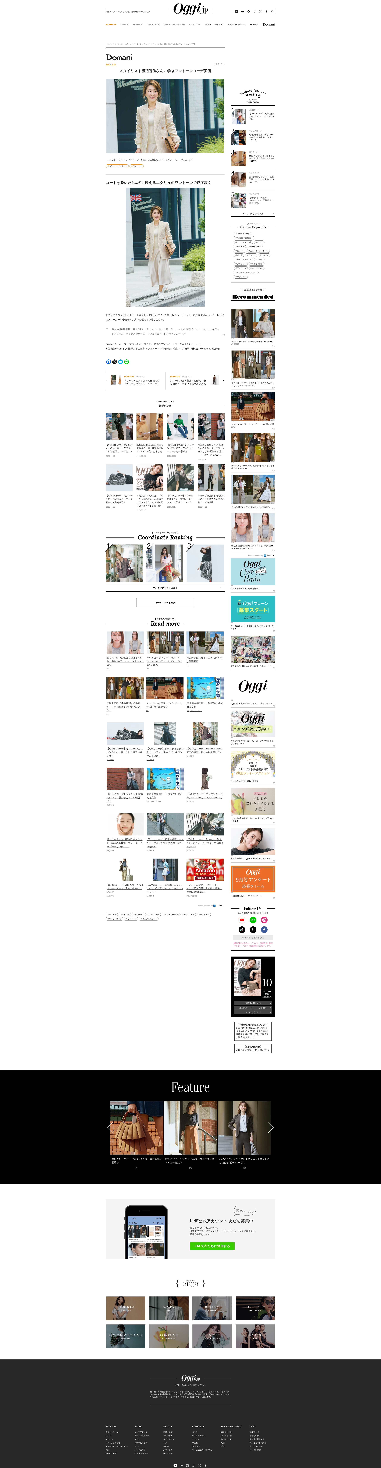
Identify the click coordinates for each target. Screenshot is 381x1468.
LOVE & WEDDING (174, 24)
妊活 (223, 1443)
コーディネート (243, 234)
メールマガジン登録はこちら (253, 938)
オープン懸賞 (255, 1450)
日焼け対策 (167, 1432)
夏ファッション (112, 1432)
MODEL (219, 24)
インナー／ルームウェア (247, 272)
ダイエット (167, 1454)
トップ (108, 44)
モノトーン (204, 914)
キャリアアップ (141, 1432)
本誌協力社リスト (257, 1439)
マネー (137, 1439)
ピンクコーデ (153, 914)
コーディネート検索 (165, 602)
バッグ (239, 255)
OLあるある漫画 (141, 1454)
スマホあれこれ (141, 1443)
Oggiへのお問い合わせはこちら (252, 1049)
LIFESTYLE (152, 24)
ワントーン (148, 44)
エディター (241, 277)
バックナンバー (253, 1012)
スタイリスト (257, 264)
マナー (137, 1446)
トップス (265, 255)
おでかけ (195, 1446)
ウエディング (226, 1436)
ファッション (118, 44)
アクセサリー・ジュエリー (117, 1446)
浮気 (223, 1446)
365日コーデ (111, 1454)
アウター (252, 255)
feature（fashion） (245, 238)
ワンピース (241, 268)
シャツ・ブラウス (244, 259)
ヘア (165, 1443)
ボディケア (167, 1450)
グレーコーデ (170, 914)
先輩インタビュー (142, 1436)
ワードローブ (255, 247)
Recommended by (205, 906)
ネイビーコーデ (115, 919)
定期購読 (243, 1008)
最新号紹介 (254, 1436)
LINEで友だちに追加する (212, 1246)
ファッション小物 (244, 242)
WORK (124, 24)
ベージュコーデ (188, 914)
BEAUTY (137, 24)
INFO (208, 24)
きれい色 (125, 914)
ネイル (166, 1446)
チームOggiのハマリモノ (202, 1450)
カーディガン (257, 268)
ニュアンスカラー (149, 919)
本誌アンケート (256, 1446)
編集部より (254, 1432)
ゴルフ (195, 1432)
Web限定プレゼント (258, 1443)
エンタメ (195, 1439)
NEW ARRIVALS (237, 24)
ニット (260, 259)
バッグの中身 (140, 1450)
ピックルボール (198, 1436)
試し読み (263, 1008)
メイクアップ (168, 1439)
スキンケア (167, 1436)
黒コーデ (112, 914)
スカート (240, 251)
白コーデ (138, 914)
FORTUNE (195, 24)
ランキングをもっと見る (165, 587)
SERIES (254, 24)
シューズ (240, 247)
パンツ (260, 242)
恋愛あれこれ (226, 1432)
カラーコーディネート (133, 44)
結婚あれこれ (226, 1439)
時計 (107, 1450)
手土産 (195, 1443)
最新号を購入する (253, 1003)
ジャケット (241, 264)
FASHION (111, 24)
